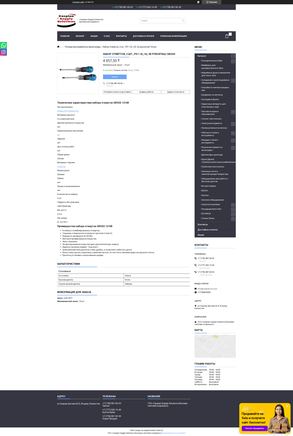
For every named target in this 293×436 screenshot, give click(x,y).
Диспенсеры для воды (212, 155)
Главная (65, 36)
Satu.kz (160, 430)
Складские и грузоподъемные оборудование (215, 81)
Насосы (205, 195)
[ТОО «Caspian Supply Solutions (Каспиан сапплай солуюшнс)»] (66, 20)
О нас (107, 36)
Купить (115, 77)
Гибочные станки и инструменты (210, 133)
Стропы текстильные (211, 119)
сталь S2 (61, 166)
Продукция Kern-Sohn (211, 209)
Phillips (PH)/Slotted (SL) (68, 111)
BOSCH (204, 190)
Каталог (80, 36)
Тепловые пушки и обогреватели (210, 112)
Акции (94, 36)
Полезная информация (173, 36)
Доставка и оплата (143, 36)
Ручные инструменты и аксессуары (83, 47)
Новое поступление (210, 204)
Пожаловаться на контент (174, 433)
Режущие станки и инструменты (209, 141)
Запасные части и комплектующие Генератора (214, 172)
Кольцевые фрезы (210, 99)
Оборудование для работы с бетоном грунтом (214, 180)
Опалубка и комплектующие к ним (215, 88)
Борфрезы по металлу (212, 95)
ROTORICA (206, 213)
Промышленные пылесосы (214, 128)
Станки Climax (207, 218)
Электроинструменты (211, 123)
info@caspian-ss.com (207, 289)
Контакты (121, 36)
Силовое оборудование (212, 200)
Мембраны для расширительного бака (212, 66)
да (58, 135)
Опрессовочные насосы (212, 166)
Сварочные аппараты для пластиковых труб (213, 105)
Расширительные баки (211, 60)
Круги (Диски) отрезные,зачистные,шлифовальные (217, 160)
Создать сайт (78, 2)
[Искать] (183, 20)
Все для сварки (208, 186)
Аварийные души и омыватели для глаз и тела (215, 74)
